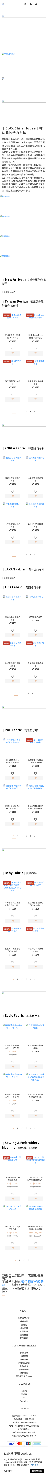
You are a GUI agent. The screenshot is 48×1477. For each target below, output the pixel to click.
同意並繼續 (37, 1470)
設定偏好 (8, 1470)
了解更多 (34, 1464)
